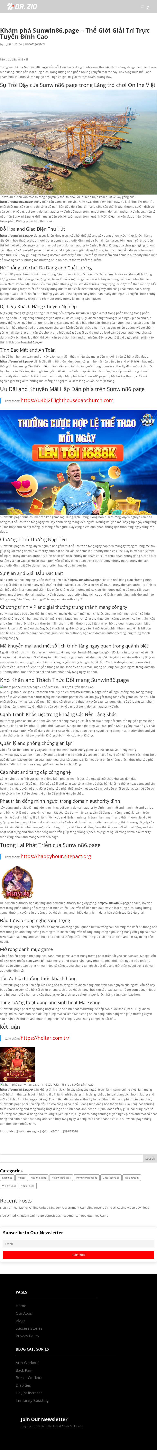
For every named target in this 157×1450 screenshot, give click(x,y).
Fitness (22, 1177)
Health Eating (38, 1177)
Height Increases (61, 1177)
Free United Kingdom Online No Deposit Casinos (33, 1215)
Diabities (7, 1177)
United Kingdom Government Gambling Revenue (72, 1207)
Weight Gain (132, 1177)
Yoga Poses (27, 1186)
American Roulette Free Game (87, 1215)
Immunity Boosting (86, 1177)
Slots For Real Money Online (19, 1207)
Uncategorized (35, 44)
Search (150, 1158)
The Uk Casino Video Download (128, 1207)
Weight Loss (9, 1186)
